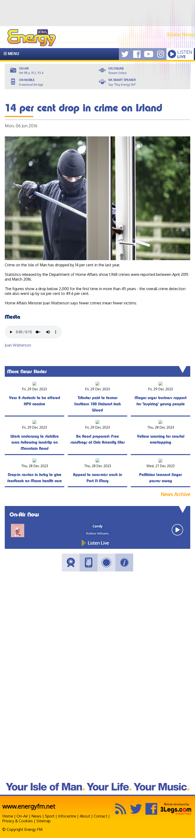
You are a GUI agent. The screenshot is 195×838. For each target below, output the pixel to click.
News (36, 816)
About (85, 816)
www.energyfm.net (28, 806)
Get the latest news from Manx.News (163, 40)
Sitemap (43, 820)
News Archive (175, 494)
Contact (100, 816)
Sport (49, 816)
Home (7, 816)
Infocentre (67, 816)
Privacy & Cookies (17, 820)
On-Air (22, 816)
